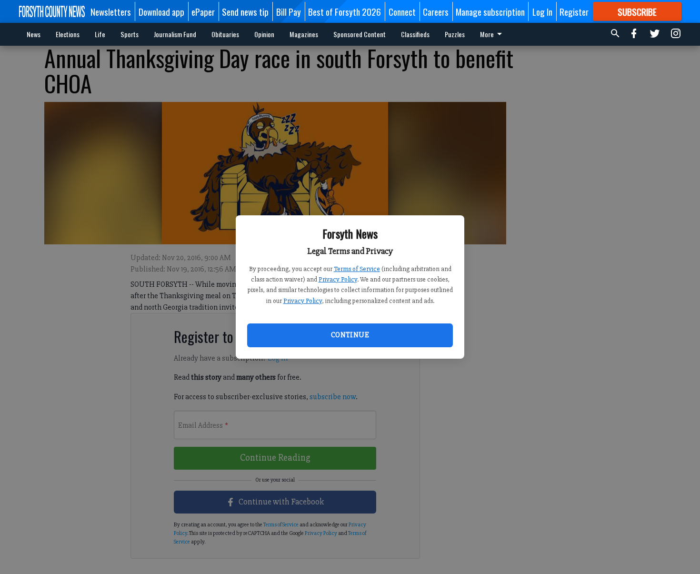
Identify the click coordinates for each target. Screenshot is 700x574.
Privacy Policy (338, 279)
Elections (68, 34)
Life (100, 34)
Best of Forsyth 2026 (344, 11)
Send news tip (245, 11)
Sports (129, 34)
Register (574, 11)
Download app (161, 11)
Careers (436, 11)
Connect (402, 11)
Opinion (264, 34)
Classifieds (415, 34)
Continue (350, 335)
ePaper (203, 11)
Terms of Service (357, 269)
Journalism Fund (175, 34)
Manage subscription (490, 11)
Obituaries (225, 34)
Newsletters (110, 11)
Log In (542, 11)
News (33, 34)
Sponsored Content (359, 34)
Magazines (304, 34)
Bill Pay (288, 11)
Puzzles (455, 34)
